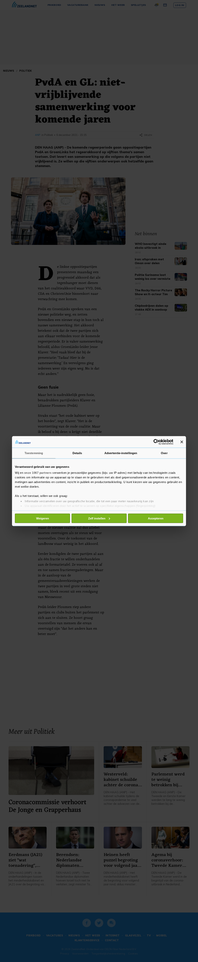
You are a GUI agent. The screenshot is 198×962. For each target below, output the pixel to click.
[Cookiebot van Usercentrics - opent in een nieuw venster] (156, 442)
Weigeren (42, 518)
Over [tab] (164, 453)
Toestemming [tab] (34, 453)
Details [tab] (77, 453)
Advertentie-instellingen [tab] (120, 453)
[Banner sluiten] (181, 441)
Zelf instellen (96, 518)
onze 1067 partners (38, 472)
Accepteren (155, 518)
